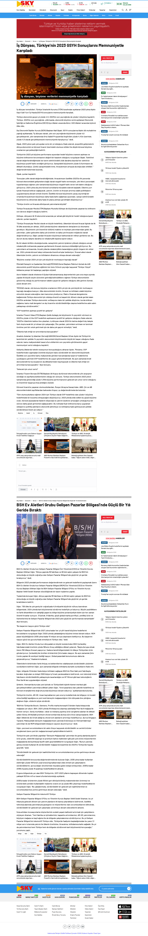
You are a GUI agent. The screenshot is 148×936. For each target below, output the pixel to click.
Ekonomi (53, 10)
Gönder (23, 489)
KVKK (79, 933)
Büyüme (20, 413)
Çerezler (74, 933)
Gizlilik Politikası (66, 933)
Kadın (70, 10)
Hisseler (57, 15)
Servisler (32, 10)
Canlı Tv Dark (38, 906)
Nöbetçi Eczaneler (40, 912)
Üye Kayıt (101, 909)
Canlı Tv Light (21, 912)
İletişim (58, 933)
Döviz (103, 15)
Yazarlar (102, 10)
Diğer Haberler (94, 15)
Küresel (40, 413)
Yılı (45, 833)
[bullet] (45, 489)
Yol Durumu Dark (22, 909)
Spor (62, 10)
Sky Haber (20, 41)
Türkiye (39, 833)
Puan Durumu (74, 896)
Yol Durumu (110, 896)
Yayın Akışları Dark (40, 909)
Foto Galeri (81, 10)
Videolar (92, 10)
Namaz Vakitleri (32, 896)
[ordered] (42, 489)
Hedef (28, 413)
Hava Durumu (60, 896)
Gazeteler (113, 10)
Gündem (43, 10)
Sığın (31, 833)
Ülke (47, 413)
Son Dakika (21, 10)
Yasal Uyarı (97, 933)
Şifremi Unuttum (104, 912)
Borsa (85, 15)
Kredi (117, 15)
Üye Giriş (101, 906)
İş (33, 413)
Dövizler (42, 15)
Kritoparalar (76, 15)
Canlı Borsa (32, 15)
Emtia (110, 15)
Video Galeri (89, 909)
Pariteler (66, 15)
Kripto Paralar (125, 896)
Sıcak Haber (89, 918)
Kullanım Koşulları (87, 933)
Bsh (26, 833)
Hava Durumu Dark (23, 906)
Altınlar (50, 15)
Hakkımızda (51, 933)
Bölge (19, 833)
